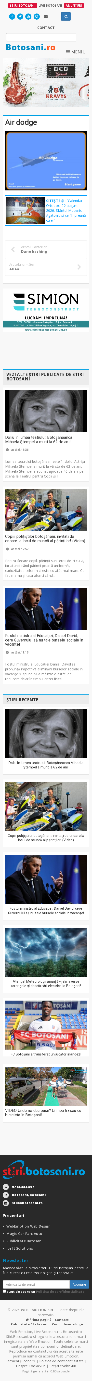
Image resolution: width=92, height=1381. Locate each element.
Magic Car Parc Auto (24, 1233)
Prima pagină (40, 1319)
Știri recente (22, 700)
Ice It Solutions (19, 1248)
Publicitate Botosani (24, 1241)
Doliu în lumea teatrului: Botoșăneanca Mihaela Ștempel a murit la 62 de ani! (38, 439)
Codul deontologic (68, 1324)
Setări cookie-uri (63, 1366)
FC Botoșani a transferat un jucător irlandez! (46, 1054)
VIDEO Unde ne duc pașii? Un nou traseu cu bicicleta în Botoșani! (43, 1112)
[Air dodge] (46, 160)
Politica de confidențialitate (60, 1291)
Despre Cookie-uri (31, 1366)
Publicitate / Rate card (30, 1324)
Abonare (79, 1284)
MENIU (78, 52)
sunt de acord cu (45, 1291)
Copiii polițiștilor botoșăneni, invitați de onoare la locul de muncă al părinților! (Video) (45, 538)
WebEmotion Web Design (28, 1226)
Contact (62, 1320)
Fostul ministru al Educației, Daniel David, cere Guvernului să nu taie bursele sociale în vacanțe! (44, 640)
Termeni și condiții (20, 1361)
